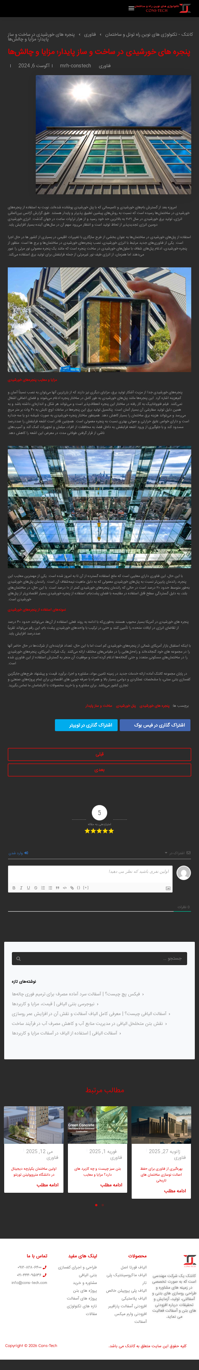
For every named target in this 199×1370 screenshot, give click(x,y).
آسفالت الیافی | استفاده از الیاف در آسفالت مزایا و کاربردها (64, 1033)
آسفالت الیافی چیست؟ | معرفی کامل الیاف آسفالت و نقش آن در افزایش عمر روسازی (89, 1014)
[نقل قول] (57, 888)
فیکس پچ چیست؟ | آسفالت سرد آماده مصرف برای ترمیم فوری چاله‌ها (76, 994)
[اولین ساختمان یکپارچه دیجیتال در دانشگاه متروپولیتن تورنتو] (34, 1125)
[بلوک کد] (64, 888)
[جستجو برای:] (99, 958)
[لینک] (72, 888)
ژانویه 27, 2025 (164, 1152)
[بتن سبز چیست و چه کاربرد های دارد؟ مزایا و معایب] (97, 1125)
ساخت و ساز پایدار (99, 706)
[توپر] (14, 888)
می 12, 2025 (39, 1152)
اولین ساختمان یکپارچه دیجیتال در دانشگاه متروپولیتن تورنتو (33, 1172)
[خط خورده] (35, 888)
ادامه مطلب (47, 1185)
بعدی (100, 770)
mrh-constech (75, 66)
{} (79, 887)
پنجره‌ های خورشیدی (154, 706)
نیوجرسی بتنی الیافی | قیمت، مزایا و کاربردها (53, 1004)
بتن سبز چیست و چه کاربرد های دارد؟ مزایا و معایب (97, 1172)
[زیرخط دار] (28, 888)
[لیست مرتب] (43, 888)
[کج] (21, 888)
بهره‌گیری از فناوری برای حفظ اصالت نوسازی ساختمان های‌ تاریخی (161, 1175)
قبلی (100, 754)
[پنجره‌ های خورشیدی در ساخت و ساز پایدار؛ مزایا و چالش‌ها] (113, 137)
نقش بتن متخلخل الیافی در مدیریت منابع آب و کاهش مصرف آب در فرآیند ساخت (87, 1024)
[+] (86, 887)
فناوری (105, 66)
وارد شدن (16, 853)
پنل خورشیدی (126, 706)
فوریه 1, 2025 (103, 1152)
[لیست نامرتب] (50, 888)
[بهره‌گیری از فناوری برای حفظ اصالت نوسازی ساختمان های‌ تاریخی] (161, 1125)
